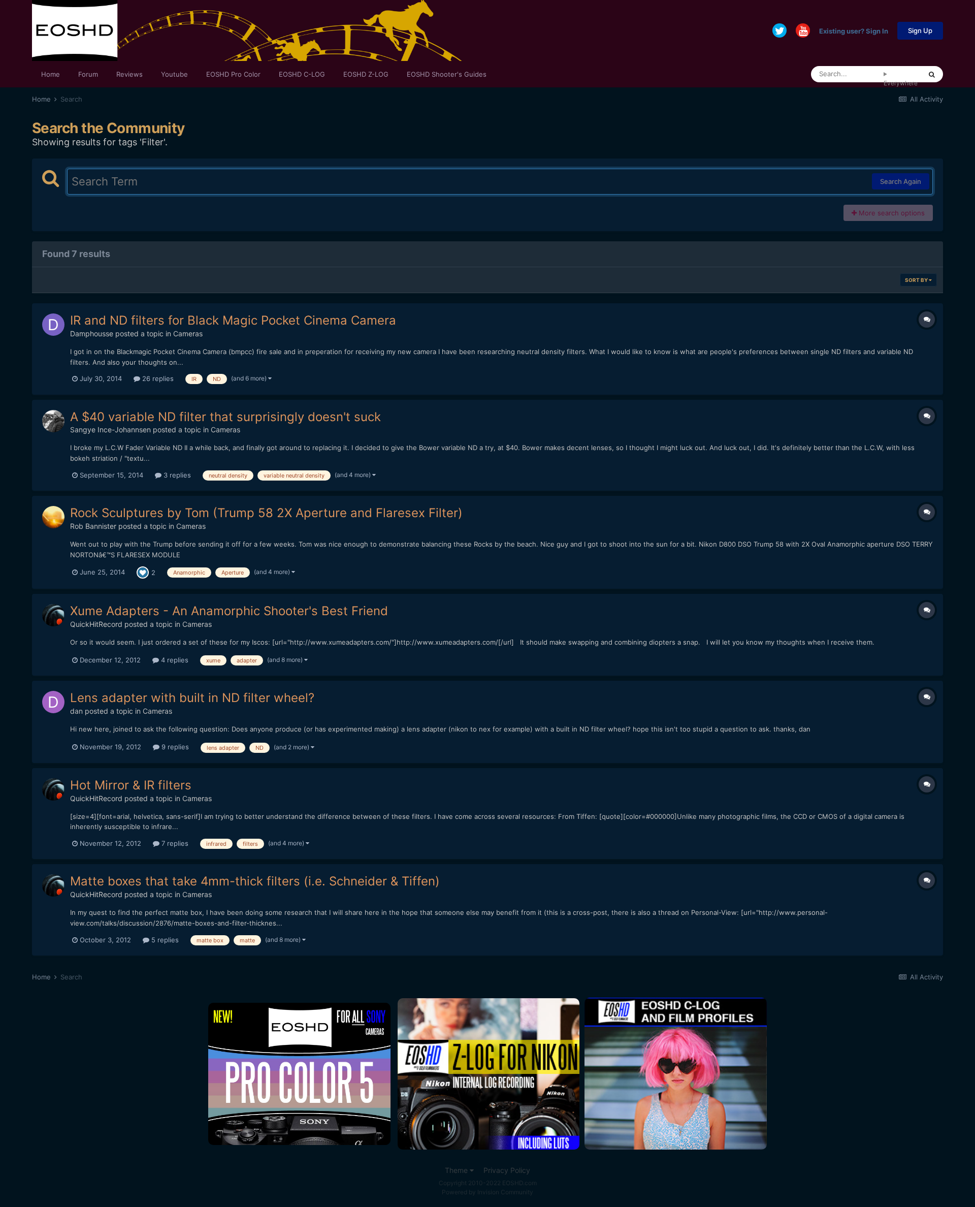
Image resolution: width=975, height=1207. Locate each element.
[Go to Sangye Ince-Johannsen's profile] (53, 421)
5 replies (164, 940)
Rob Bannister (93, 526)
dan (76, 711)
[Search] (932, 74)
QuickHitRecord (96, 624)
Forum (88, 74)
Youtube (174, 74)
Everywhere (901, 83)
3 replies (176, 475)
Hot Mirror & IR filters (130, 785)
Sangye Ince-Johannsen (110, 429)
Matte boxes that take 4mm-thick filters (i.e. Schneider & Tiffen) (255, 881)
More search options (891, 213)
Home (50, 74)
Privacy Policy (506, 1170)
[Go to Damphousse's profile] (53, 324)
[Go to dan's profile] (53, 702)
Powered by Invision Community (487, 1192)
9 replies (174, 747)
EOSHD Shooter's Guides (446, 74)
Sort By (917, 280)
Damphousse (91, 333)
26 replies (157, 378)
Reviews (129, 74)
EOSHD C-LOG (302, 74)
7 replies (173, 843)
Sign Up (920, 30)
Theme (457, 1170)
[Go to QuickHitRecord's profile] (53, 615)
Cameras (188, 333)
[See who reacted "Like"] (143, 572)
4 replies (173, 660)
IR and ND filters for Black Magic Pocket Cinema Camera (233, 320)
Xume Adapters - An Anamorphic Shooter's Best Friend (229, 611)
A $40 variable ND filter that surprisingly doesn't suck (225, 416)
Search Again (900, 181)
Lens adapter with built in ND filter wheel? (192, 697)
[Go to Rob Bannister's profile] (53, 517)
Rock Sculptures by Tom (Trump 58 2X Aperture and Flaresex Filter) (266, 512)
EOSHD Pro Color (233, 74)
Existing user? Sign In (853, 30)
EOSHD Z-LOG (365, 74)
